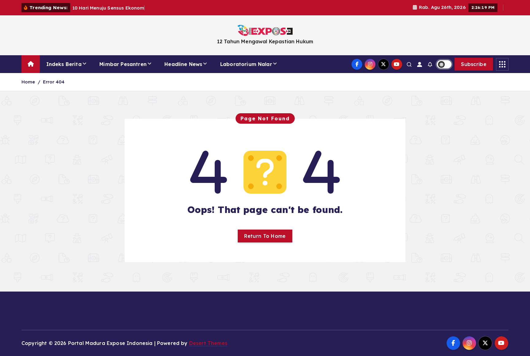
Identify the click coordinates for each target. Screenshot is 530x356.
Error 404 (53, 82)
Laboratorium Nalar (246, 64)
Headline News (183, 64)
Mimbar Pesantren (123, 64)
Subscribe (473, 64)
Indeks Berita (64, 64)
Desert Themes (208, 343)
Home (28, 82)
